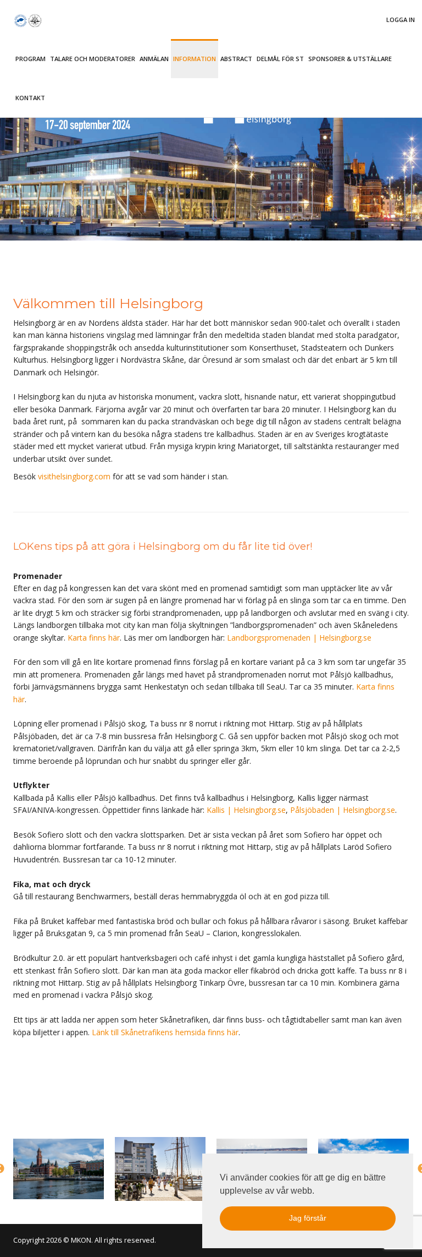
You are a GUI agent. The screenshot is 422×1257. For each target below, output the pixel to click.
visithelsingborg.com (74, 476)
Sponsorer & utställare (350, 58)
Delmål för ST (280, 58)
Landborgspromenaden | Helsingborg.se (299, 637)
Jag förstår (307, 1218)
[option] (58, 1169)
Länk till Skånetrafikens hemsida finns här (165, 1032)
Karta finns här (94, 637)
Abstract (236, 58)
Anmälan (154, 58)
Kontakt (30, 98)
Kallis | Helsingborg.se (246, 810)
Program (30, 58)
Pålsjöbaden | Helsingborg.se (342, 810)
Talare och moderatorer (92, 58)
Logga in (400, 19)
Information (194, 58)
